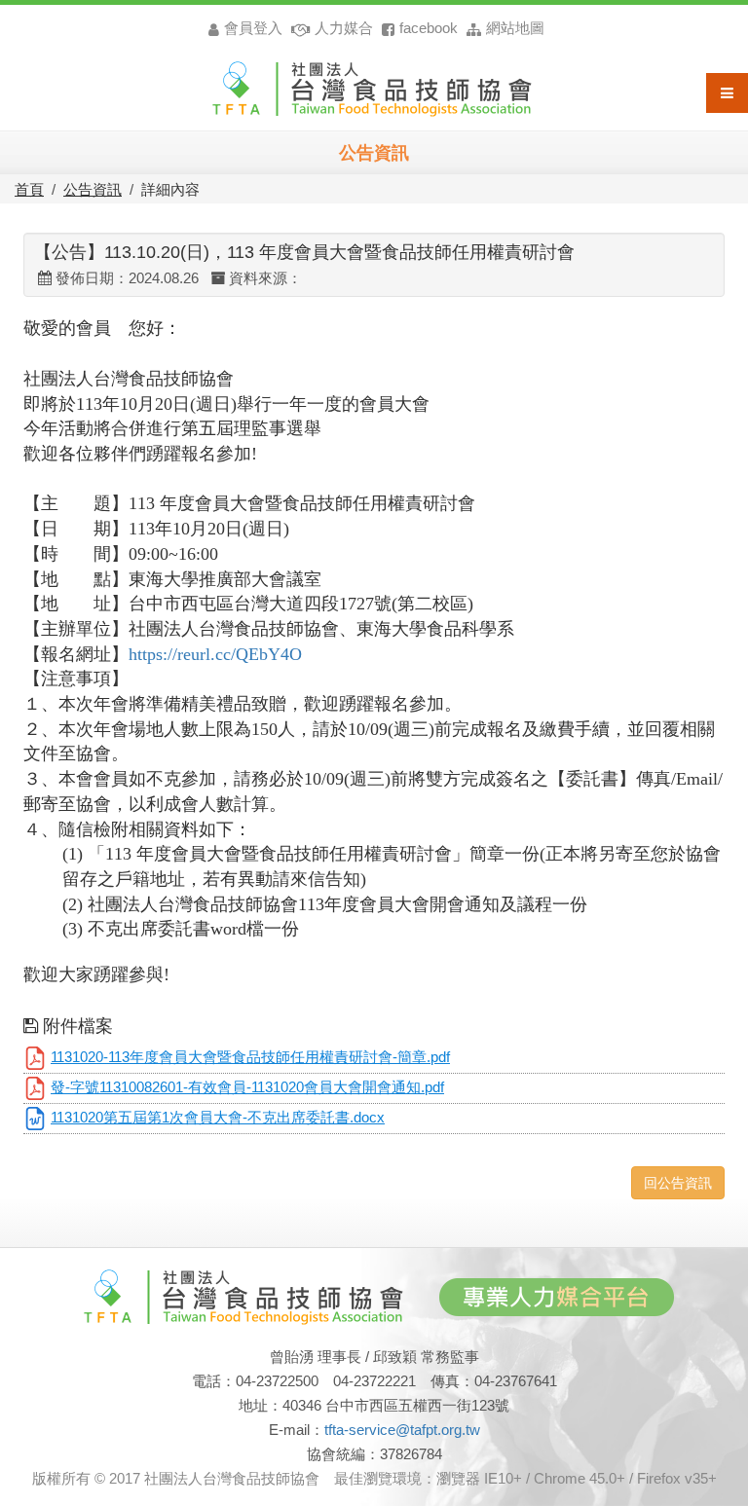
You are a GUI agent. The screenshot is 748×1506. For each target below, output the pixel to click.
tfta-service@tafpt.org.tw (402, 1430)
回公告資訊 (678, 1183)
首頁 (29, 189)
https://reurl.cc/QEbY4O (215, 654)
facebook (428, 27)
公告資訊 (92, 189)
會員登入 (255, 27)
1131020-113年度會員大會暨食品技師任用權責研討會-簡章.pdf (250, 1057)
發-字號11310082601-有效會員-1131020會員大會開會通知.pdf (247, 1087)
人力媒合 (344, 27)
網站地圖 (515, 27)
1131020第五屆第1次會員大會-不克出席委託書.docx (218, 1117)
